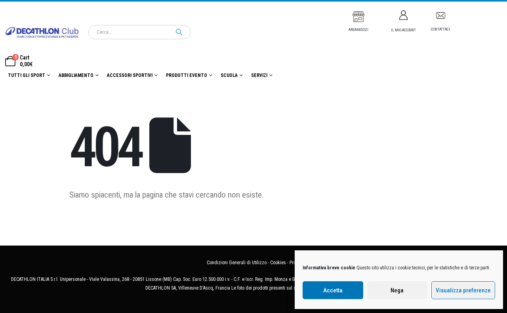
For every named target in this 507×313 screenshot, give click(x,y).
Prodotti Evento (186, 75)
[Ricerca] (179, 32)
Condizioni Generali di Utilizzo (237, 262)
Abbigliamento (76, 75)
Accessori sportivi (129, 75)
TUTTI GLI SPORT (26, 75)
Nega (397, 290)
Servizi (259, 75)
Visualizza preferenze (463, 290)
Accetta (333, 290)
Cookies (278, 262)
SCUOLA (229, 75)
